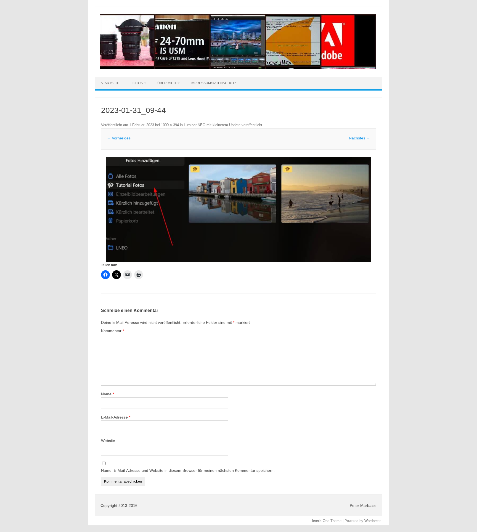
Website (108, 440)
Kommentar (112, 331)
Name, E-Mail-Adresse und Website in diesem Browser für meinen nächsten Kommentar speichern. (188, 470)
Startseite (111, 83)
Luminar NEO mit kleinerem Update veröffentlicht (223, 125)
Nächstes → (359, 138)
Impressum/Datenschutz (213, 83)
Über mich (166, 83)
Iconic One (320, 521)
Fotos (137, 83)
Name (107, 394)
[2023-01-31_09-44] (238, 209)
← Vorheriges (119, 138)
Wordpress (372, 521)
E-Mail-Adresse (115, 417)
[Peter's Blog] (238, 67)
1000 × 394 (170, 125)
